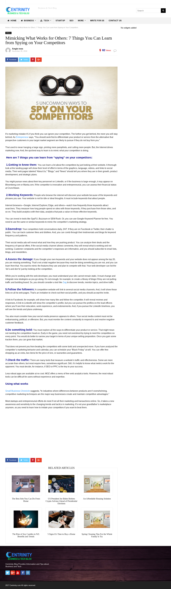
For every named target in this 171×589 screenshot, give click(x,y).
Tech (46, 20)
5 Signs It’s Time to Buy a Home (61, 534)
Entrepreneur (22, 137)
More (81, 20)
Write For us (97, 20)
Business (28, 20)
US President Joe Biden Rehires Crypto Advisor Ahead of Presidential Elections (61, 501)
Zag (65, 282)
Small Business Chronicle (17, 391)
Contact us (115, 20)
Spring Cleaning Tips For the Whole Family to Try (97, 535)
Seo (71, 20)
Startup (60, 20)
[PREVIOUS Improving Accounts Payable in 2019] (2, 582)
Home (13, 20)
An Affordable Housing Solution (97, 499)
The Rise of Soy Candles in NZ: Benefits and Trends (26, 535)
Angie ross (17, 49)
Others (8, 33)
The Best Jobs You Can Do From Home (26, 500)
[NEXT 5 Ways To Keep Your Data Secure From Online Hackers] (168, 582)
